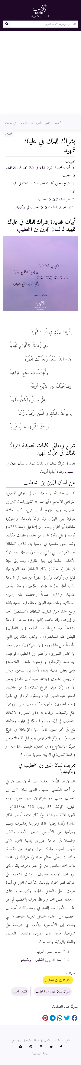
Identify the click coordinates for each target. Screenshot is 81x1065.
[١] (21, 753)
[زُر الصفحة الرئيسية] (40, 11)
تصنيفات (70, 973)
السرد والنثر (36, 122)
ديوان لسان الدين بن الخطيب (53, 991)
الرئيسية (57, 122)
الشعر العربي (20, 991)
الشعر (47, 122)
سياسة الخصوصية (40, 1053)
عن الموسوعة (11, 122)
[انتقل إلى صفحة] (7, 24)
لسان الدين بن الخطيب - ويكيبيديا (41, 960)
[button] (61, 1047)
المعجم (24, 122)
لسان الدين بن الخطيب (38, 229)
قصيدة (8, 133)
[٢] (41, 940)
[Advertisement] (40, 73)
